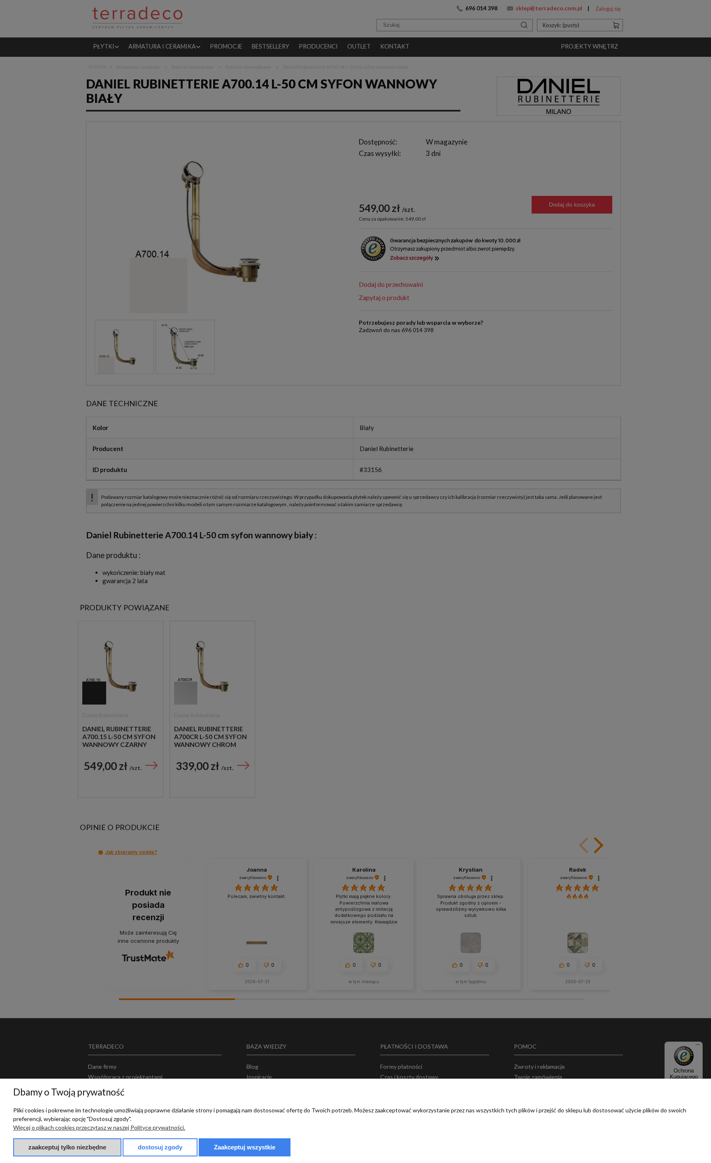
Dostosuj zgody (160, 1147)
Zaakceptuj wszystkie (244, 1147)
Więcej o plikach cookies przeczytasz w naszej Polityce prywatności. (99, 1127)
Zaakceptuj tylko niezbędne (67, 1147)
